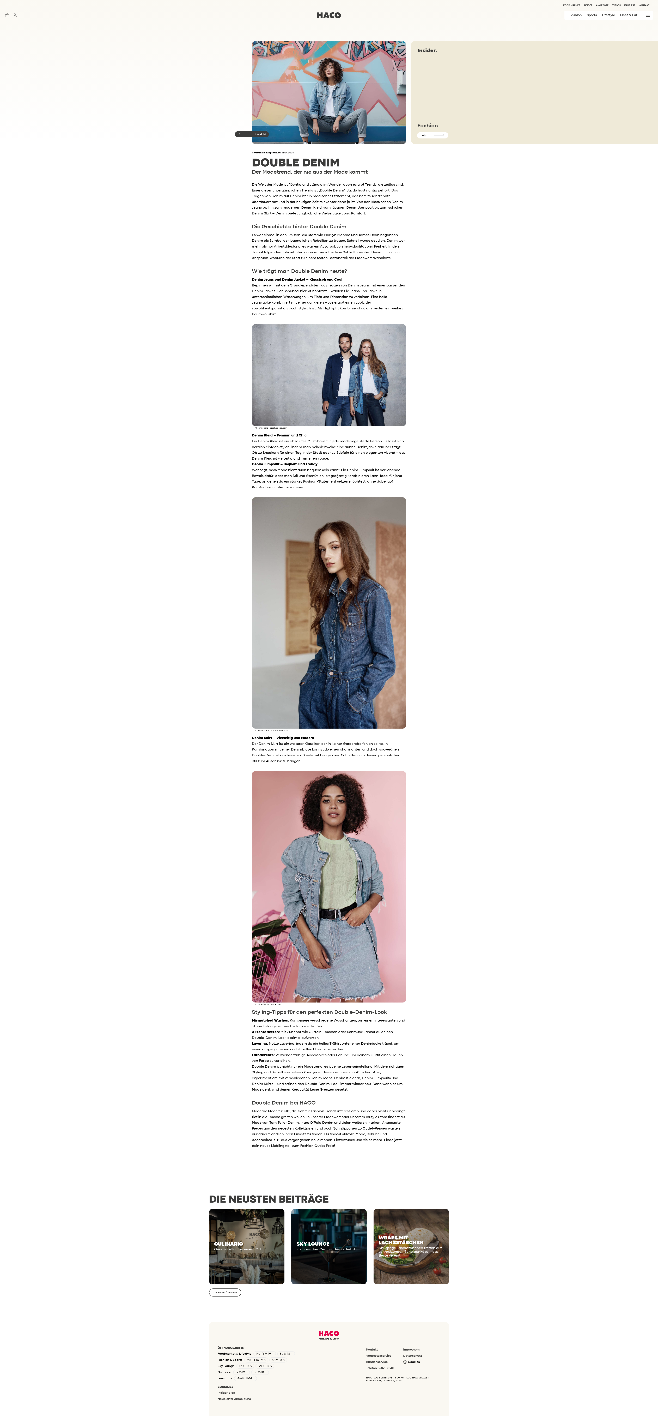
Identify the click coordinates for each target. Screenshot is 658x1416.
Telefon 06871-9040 (380, 1368)
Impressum (411, 1349)
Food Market (571, 5)
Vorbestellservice (378, 1356)
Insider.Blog (226, 1393)
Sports (592, 15)
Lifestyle (608, 15)
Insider (588, 5)
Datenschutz (412, 1356)
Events (616, 5)
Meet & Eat (628, 15)
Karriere (629, 5)
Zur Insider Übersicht (225, 1293)
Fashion (576, 15)
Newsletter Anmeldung (234, 1399)
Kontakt (644, 5)
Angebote (602, 5)
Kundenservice (377, 1362)
